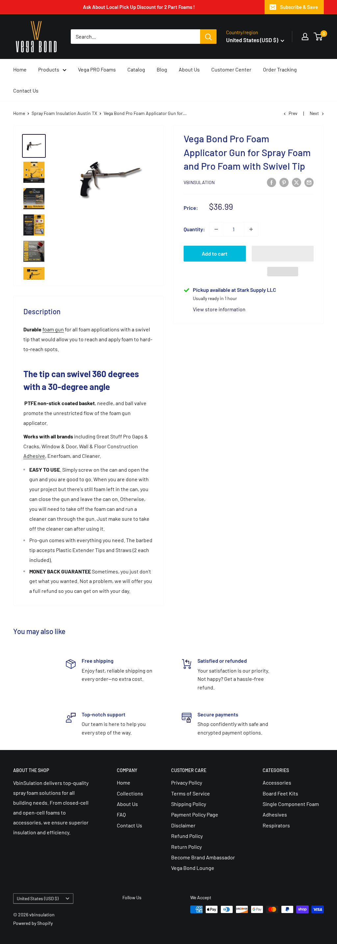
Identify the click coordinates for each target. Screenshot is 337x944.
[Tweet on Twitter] (296, 182)
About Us (189, 69)
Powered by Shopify (33, 923)
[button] (283, 254)
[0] (318, 37)
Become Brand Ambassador (203, 857)
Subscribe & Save (299, 7)
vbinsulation (199, 182)
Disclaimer (183, 825)
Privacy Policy (186, 782)
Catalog (136, 69)
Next (314, 113)
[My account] (305, 36)
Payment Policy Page (194, 814)
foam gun (53, 329)
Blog (162, 69)
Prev (293, 113)
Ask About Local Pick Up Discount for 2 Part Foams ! (139, 7)
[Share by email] (309, 182)
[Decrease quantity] (216, 229)
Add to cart (214, 253)
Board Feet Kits (280, 793)
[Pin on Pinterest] (284, 182)
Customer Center (231, 69)
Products (48, 69)
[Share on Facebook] (271, 182)
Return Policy (186, 847)
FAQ (121, 814)
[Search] (208, 36)
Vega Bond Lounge (192, 868)
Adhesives (275, 814)
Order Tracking (280, 69)
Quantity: (194, 229)
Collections (130, 793)
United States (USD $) (38, 898)
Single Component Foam (291, 804)
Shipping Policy (188, 804)
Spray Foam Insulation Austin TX (64, 113)
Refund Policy (187, 836)
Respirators (276, 825)
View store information (219, 309)
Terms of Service (190, 793)
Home (20, 69)
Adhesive (34, 456)
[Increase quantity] (251, 229)
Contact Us (26, 90)
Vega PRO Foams (97, 69)
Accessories (277, 782)
